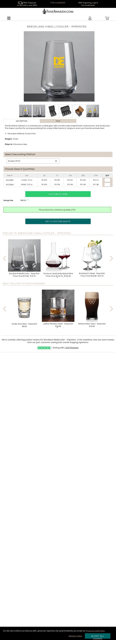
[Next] (111, 258)
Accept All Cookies (97, 637)
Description (21, 121)
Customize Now (58, 194)
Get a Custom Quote (58, 221)
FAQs (58, 121)
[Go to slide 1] (57, 277)
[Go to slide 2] (63, 277)
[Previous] (4, 258)
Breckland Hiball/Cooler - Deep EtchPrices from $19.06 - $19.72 (24, 274)
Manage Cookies (75, 636)
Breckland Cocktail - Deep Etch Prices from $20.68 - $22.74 (92, 274)
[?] (28, 200)
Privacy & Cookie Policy (95, 631)
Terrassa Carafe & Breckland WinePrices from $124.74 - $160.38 (58, 274)
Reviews (72, 348)
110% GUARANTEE (57, 2)
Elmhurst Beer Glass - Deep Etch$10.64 (92, 324)
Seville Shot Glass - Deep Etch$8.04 (24, 325)
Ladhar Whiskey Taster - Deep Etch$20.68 (58, 324)
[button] (8, 18)
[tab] (21, 121)
